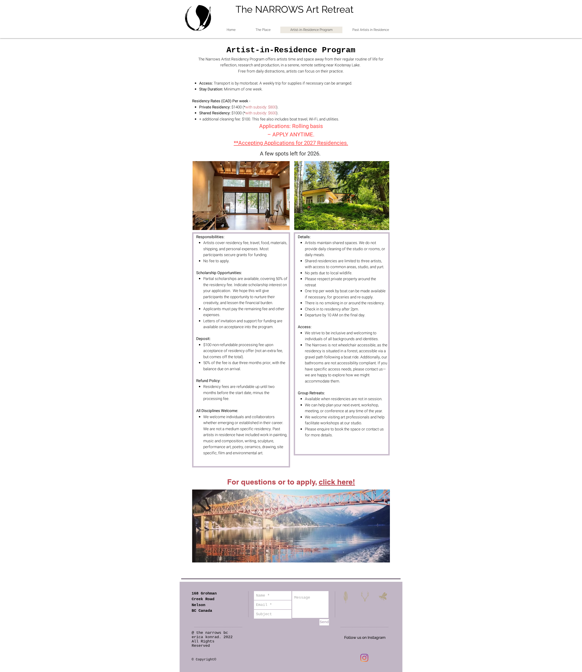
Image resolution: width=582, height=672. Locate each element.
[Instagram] (364, 658)
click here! (337, 481)
